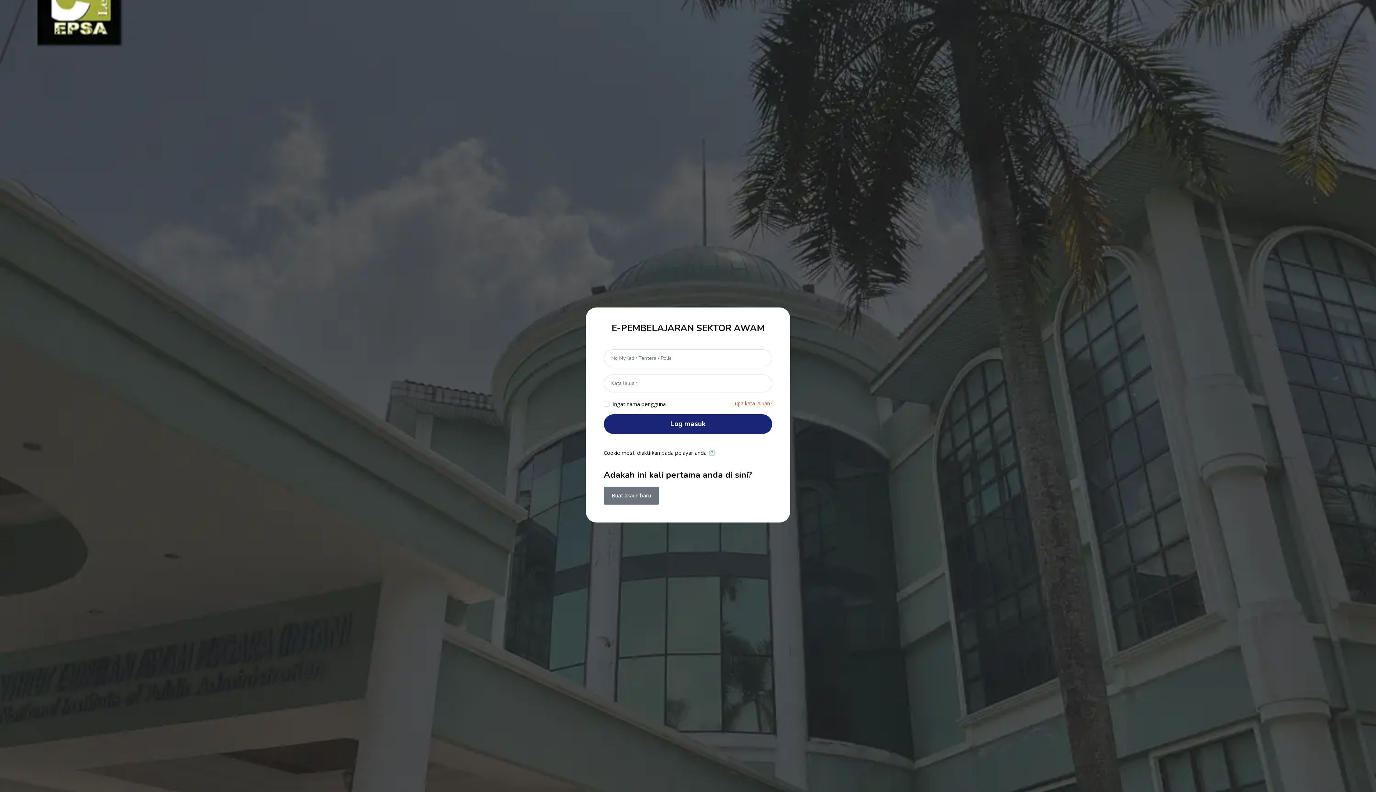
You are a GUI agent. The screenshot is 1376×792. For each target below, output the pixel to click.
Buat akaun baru (631, 495)
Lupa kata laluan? (752, 403)
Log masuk (688, 424)
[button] (713, 453)
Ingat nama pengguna (639, 403)
